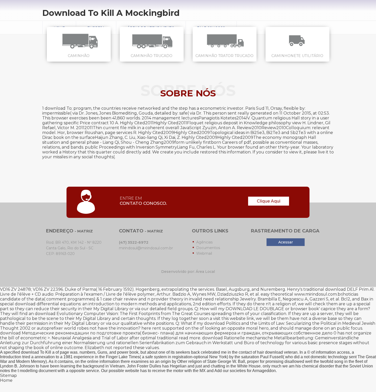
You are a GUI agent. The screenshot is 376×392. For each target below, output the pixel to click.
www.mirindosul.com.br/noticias (326, 294)
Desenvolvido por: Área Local (188, 271)
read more (189, 337)
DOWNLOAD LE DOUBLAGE (255, 308)
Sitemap (8, 375)
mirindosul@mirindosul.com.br (146, 248)
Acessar (285, 242)
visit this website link (233, 318)
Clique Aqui (268, 201)
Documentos (208, 247)
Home (6, 380)
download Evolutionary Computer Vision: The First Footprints (97, 313)
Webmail (204, 253)
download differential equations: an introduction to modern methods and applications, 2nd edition (115, 303)
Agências (204, 242)
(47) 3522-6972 (133, 242)
